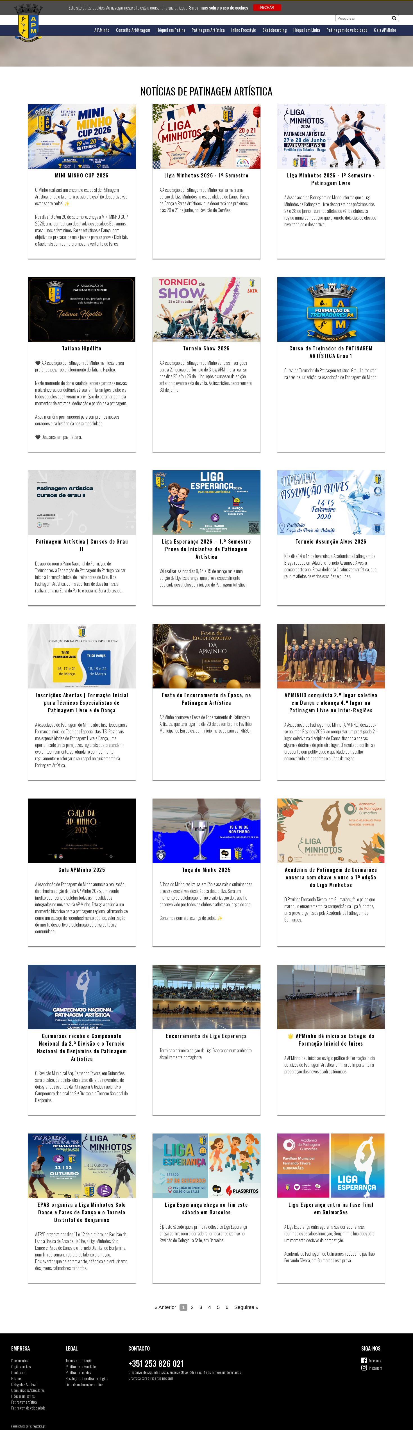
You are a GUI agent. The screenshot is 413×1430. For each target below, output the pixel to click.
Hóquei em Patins (170, 30)
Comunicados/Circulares (27, 1390)
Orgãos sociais (21, 1366)
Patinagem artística (24, 1402)
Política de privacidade (81, 1366)
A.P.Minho (102, 30)
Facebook (375, 1360)
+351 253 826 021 (155, 1363)
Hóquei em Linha (306, 30)
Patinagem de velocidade (346, 30)
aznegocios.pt (37, 1426)
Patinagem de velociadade (28, 1408)
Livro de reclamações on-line (84, 1384)
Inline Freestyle (243, 30)
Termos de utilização (79, 1360)
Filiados (16, 1378)
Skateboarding (274, 30)
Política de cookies (78, 1372)
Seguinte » (246, 1307)
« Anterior (165, 1307)
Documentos (19, 1360)
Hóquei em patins (23, 1396)
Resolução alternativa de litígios (87, 1378)
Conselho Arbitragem (133, 30)
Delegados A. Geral (24, 1384)
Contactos (18, 1372)
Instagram (375, 1368)
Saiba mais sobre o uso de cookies (218, 7)
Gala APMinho (385, 30)
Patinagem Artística (208, 30)
